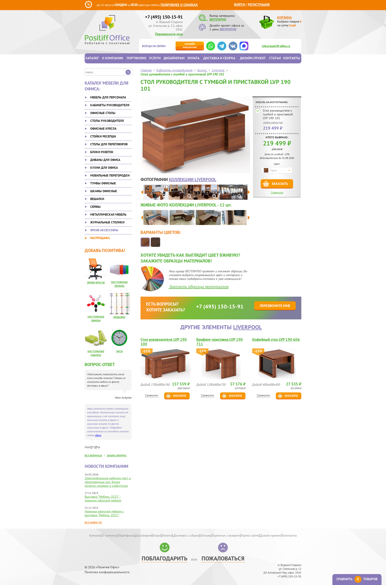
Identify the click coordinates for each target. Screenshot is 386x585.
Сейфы (95, 207)
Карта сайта (250, 535)
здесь (98, 435)
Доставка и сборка (219, 58)
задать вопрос (117, 455)
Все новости (93, 522)
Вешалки (97, 199)
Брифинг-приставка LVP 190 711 (219, 341)
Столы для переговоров (109, 144)
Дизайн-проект (253, 58)
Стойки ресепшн (103, 136)
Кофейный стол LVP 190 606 (276, 339)
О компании (112, 58)
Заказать (280, 183)
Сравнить (277, 192)
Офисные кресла (103, 129)
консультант (190, 45)
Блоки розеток (101, 152)
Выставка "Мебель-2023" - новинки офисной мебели (103, 498)
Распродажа (100, 238)
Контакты (291, 58)
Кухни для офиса (104, 168)
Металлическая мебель (108, 214)
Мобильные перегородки (110, 175)
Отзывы (205, 535)
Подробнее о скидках (179, 5)
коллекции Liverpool (192, 179)
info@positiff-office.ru (276, 46)
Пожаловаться (222, 558)
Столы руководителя (107, 121)
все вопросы (93, 455)
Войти (239, 4)
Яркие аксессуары (104, 230)
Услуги (155, 58)
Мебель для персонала (108, 97)
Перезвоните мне (169, 34)
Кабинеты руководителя (109, 105)
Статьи (275, 58)
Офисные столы (102, 113)
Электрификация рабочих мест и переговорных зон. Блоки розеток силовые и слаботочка (108, 482)
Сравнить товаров (357, 579)
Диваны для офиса (105, 160)
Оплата (193, 58)
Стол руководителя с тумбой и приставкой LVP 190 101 (278, 114)
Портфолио (136, 58)
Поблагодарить (164, 558)
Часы (119, 351)
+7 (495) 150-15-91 (164, 17)
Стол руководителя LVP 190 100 (164, 341)
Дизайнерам (174, 58)
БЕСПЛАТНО (218, 19)
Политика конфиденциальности (107, 572)
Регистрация (259, 4)
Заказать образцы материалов (199, 286)
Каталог (92, 58)
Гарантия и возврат (226, 535)
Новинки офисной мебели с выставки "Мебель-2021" (104, 513)
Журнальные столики (107, 222)
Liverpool (247, 327)
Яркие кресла (96, 282)
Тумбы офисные (103, 183)
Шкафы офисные (103, 191)
